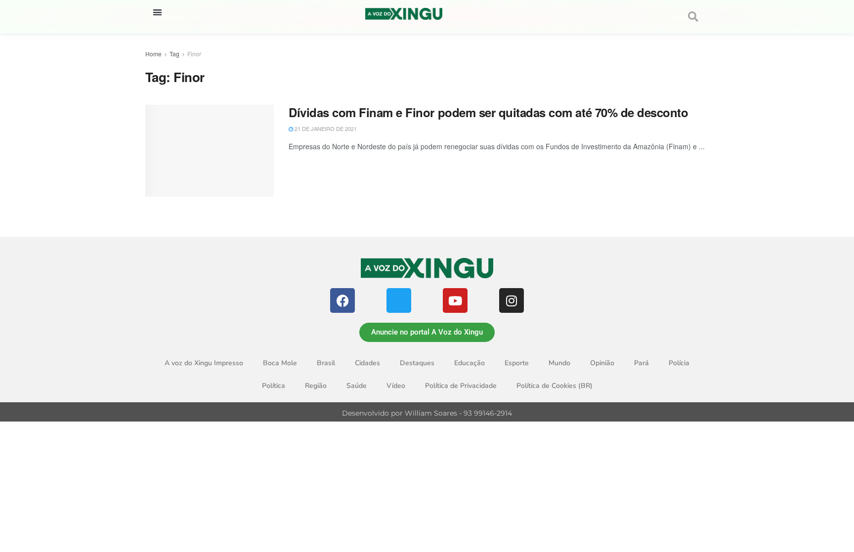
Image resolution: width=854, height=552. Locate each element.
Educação (469, 363)
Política (273, 385)
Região (316, 385)
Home (153, 53)
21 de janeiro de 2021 (325, 128)
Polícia (679, 363)
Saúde (356, 385)
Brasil (326, 363)
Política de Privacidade (461, 385)
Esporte (517, 363)
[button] (157, 12)
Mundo (559, 363)
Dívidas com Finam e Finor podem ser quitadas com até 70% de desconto (488, 112)
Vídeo (395, 385)
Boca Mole (280, 363)
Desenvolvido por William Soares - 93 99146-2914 (427, 413)
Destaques (417, 363)
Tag (174, 53)
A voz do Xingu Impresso (204, 363)
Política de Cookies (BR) (554, 385)
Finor (194, 53)
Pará (641, 363)
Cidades (367, 363)
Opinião (602, 363)
